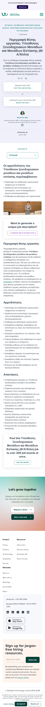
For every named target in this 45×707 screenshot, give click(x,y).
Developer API (22, 554)
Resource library (23, 550)
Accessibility (7, 587)
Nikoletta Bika (22, 117)
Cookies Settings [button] (8, 704)
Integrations (7, 559)
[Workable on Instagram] (28, 613)
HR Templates (19, 25)
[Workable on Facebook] (12, 613)
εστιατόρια (7, 282)
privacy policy (23, 677)
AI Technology (8, 554)
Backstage (6, 582)
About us (6, 573)
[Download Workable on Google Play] (15, 628)
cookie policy (25, 700)
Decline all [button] (35, 704)
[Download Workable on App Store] (15, 621)
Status (5, 591)
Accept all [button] (21, 704)
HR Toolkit (9, 25)
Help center (21, 545)
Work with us (7, 578)
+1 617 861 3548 (21, 599)
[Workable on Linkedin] (7, 613)
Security (5, 563)
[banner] (22, 228)
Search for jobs (22, 559)
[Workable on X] (23, 613)
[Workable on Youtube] (17, 613)
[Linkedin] (22, 125)
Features (6, 550)
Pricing (5, 545)
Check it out (22, 7)
